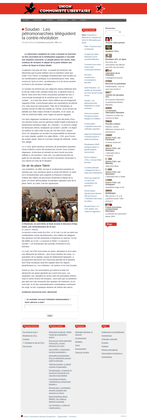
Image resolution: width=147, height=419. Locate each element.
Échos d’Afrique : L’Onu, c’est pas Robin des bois (93, 159)
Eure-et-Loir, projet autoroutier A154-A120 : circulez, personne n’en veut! (60, 343)
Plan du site (27, 346)
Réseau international (110, 350)
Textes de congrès (82, 352)
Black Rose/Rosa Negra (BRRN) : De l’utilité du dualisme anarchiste (58, 399)
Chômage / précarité (109, 339)
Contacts (26, 339)
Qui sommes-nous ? (30, 332)
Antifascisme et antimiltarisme (113, 332)
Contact (83, 20)
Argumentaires (80, 349)
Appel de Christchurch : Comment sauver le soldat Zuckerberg (93, 136)
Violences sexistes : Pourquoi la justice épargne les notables (92, 116)
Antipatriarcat (107, 336)
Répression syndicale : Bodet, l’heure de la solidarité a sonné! (60, 334)
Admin (123, 416)
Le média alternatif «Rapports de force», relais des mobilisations (93, 170)
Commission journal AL (45, 42)
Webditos (78, 342)
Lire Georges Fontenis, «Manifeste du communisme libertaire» (60, 381)
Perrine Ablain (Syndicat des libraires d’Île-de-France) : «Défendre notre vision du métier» (93, 196)
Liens (74, 20)
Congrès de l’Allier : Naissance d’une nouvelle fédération (91, 56)
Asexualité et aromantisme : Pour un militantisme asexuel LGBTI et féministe (60, 358)
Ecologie (105, 343)
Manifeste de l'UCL (30, 336)
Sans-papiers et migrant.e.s (112, 353)
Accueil (26, 20)
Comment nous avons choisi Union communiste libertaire (92, 67)
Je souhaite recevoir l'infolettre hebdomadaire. (49, 299)
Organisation (62, 20)
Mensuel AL (86, 37)
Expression (37, 20)
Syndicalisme (107, 357)
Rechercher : (110, 28)
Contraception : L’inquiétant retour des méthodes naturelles (92, 126)
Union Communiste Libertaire (34, 416)
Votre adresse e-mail (35, 302)
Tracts (77, 345)
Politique (105, 346)
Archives (49, 20)
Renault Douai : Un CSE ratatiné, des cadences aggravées (92, 208)
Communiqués (80, 338)
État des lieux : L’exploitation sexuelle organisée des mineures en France (60, 390)
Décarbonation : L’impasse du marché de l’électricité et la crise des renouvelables (60, 373)
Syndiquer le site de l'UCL (34, 343)
